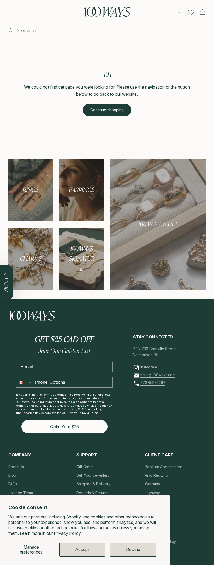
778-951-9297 (152, 382)
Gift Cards (84, 466)
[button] (6, 282)
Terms (94, 413)
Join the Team (20, 493)
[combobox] (24, 382)
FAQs (12, 484)
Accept (82, 549)
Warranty (152, 484)
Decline (133, 549)
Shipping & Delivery (93, 484)
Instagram (148, 367)
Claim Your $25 (64, 426)
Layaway (152, 493)
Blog (12, 475)
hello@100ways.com (157, 374)
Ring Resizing (156, 475)
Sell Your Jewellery (93, 475)
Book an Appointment (163, 466)
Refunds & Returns (92, 493)
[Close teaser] (13, 265)
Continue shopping (107, 109)
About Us (16, 466)
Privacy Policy (67, 533)
